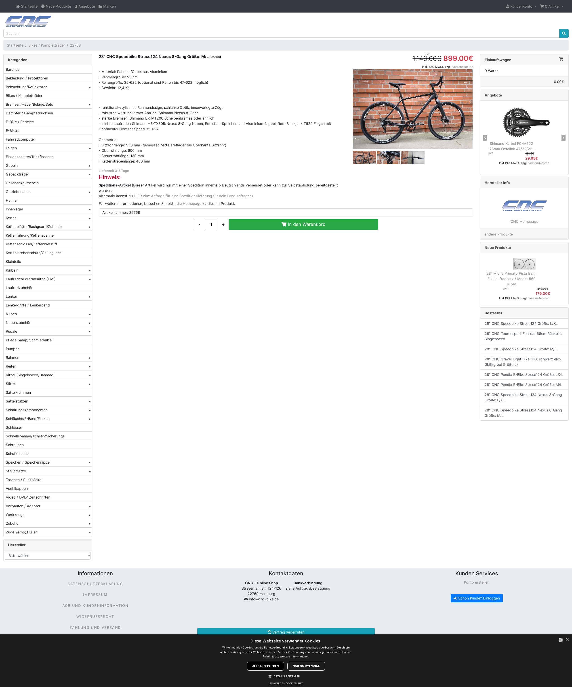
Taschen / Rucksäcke (23, 479)
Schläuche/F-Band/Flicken (28, 418)
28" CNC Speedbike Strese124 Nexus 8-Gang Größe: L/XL (523, 397)
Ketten (11, 218)
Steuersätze (16, 471)
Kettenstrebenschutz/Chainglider (33, 252)
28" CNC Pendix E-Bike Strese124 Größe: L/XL (524, 374)
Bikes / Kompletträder (46, 45)
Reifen (11, 366)
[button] (521, 6)
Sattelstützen (17, 401)
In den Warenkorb (306, 224)
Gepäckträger (17, 174)
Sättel (11, 383)
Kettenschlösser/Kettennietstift (31, 244)
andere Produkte (499, 234)
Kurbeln (12, 270)
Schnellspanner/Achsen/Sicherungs (35, 436)
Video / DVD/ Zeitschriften (28, 497)
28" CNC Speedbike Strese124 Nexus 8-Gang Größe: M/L (523, 413)
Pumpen (12, 349)
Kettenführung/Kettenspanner (30, 235)
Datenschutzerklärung (95, 584)
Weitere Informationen (294, 656)
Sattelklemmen (18, 392)
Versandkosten (462, 66)
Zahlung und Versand (95, 627)
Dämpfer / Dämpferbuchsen (29, 113)
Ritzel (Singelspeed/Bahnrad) (30, 375)
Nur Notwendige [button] (306, 666)
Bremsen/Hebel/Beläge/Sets (29, 104)
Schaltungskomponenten (27, 410)
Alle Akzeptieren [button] (265, 666)
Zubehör (13, 523)
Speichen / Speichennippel (28, 462)
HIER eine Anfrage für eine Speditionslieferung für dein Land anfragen (193, 196)
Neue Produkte (498, 247)
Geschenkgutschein (22, 183)
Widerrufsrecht (95, 616)
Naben (11, 314)
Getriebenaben (18, 191)
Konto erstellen (476, 582)
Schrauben (15, 445)
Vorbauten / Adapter (23, 506)
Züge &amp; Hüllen (22, 532)
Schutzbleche (17, 453)
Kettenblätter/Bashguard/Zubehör (34, 226)
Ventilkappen (17, 488)
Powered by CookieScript (286, 683)
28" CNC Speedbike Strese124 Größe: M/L (521, 349)
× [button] (567, 639)
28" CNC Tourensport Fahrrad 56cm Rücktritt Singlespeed (523, 336)
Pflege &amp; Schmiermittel (29, 340)
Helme (11, 200)
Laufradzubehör (19, 287)
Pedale (11, 331)
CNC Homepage (524, 221)
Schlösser (14, 427)
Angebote (493, 95)
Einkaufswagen (498, 60)
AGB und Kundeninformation (95, 605)
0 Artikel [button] (552, 6)
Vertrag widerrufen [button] (287, 632)
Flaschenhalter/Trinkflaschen (30, 156)
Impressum (95, 594)
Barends (12, 69)
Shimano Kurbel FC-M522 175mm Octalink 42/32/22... (511, 146)
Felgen (11, 148)
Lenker (11, 296)
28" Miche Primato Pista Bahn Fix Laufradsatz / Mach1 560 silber (511, 278)
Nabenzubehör (18, 322)
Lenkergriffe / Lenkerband (28, 305)
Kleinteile (13, 261)
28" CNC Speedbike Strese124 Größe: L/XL (521, 323)
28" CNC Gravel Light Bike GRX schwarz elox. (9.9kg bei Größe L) (523, 362)
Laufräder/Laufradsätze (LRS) (31, 279)
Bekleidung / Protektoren (27, 78)
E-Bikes (12, 130)
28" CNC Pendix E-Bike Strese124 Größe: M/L (523, 384)
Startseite (15, 45)
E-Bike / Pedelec (20, 122)
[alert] (286, 660)
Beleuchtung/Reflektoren (26, 87)
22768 (75, 45)
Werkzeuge (15, 514)
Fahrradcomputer (20, 139)
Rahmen (12, 357)
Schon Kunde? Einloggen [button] (478, 598)
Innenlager (14, 209)
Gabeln (12, 165)
